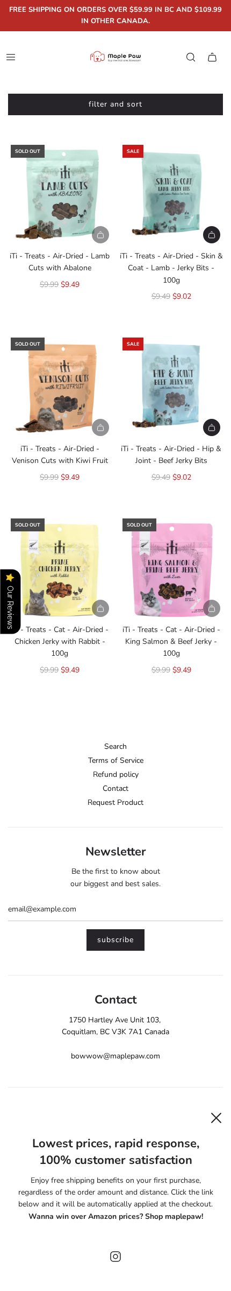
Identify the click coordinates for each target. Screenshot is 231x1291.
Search (115, 746)
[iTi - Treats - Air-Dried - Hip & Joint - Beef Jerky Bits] (171, 387)
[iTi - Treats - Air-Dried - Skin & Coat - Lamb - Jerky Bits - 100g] (171, 194)
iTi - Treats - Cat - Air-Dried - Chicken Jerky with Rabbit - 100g (60, 642)
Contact (115, 788)
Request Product (115, 802)
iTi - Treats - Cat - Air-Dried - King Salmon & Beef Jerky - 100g (171, 642)
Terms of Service (115, 760)
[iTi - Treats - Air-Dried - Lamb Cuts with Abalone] (60, 194)
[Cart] (212, 57)
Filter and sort (115, 104)
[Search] (190, 57)
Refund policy (116, 774)
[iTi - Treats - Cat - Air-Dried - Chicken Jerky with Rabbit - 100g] (60, 568)
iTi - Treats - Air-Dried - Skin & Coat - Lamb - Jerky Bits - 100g (171, 268)
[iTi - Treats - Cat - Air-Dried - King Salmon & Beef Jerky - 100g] (171, 568)
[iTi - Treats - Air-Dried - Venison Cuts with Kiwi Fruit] (60, 387)
